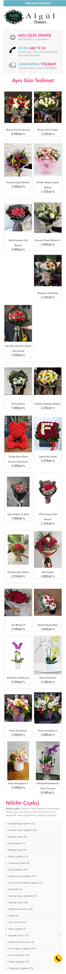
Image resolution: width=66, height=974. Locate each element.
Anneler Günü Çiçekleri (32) (22, 830)
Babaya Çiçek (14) (17, 849)
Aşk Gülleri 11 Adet (18, 514)
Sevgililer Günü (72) (18, 935)
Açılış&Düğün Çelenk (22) (21, 823)
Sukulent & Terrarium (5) (21, 941)
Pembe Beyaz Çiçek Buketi (48, 185)
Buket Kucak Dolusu (18, 129)
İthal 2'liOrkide (48, 677)
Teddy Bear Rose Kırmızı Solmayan (18, 459)
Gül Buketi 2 (18, 625)
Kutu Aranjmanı (18, 730)
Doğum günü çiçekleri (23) (22, 876)
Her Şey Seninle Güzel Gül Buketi (18, 348)
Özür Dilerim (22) (17, 922)
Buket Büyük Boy (48, 625)
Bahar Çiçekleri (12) (18, 856)
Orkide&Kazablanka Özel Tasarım (48, 786)
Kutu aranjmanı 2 (48, 730)
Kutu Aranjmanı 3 (18, 783)
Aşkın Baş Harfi (48, 456)
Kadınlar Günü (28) (18, 902)
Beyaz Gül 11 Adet (47, 129)
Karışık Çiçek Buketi (18, 182)
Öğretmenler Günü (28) (20, 909)
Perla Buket (18, 403)
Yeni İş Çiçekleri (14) (18, 955)
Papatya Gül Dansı (48, 293)
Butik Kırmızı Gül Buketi (18, 243)
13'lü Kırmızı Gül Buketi (48, 517)
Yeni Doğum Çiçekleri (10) (21, 948)
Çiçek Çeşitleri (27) (17, 869)
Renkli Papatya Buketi (48, 403)
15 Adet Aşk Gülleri (18, 572)
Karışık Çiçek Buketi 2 (47, 240)
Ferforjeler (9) (15, 889)
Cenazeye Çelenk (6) (18, 863)
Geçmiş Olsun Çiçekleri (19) (22, 895)
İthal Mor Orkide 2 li (18, 677)
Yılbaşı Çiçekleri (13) (18, 961)
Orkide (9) (13, 915)
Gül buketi (48, 572)
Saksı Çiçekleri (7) (17, 928)
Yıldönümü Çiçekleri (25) (21, 968)
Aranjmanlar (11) (17, 843)
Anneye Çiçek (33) (17, 836)
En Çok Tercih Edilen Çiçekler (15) (25, 882)
